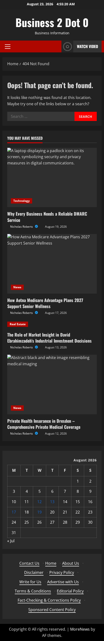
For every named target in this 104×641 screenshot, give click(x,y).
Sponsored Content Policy (52, 609)
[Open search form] (56, 46)
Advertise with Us (63, 582)
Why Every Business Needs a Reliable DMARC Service (47, 217)
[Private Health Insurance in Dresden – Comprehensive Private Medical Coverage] (52, 384)
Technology (21, 201)
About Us (70, 563)
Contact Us (29, 563)
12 (39, 501)
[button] (7, 47)
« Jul (11, 540)
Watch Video (87, 46)
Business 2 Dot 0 (52, 22)
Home (50, 563)
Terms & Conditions (33, 591)
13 (52, 501)
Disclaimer (34, 572)
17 (14, 512)
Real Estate (18, 324)
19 (39, 512)
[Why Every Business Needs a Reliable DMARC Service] (52, 177)
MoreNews (80, 629)
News (17, 287)
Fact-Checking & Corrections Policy (49, 600)
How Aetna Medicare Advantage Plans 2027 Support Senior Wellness (45, 303)
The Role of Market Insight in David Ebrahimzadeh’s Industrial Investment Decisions (49, 337)
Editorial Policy (70, 591)
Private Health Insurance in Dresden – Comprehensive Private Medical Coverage (43, 424)
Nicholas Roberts (22, 227)
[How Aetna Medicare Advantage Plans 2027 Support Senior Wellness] (52, 264)
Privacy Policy (61, 572)
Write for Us (30, 582)
